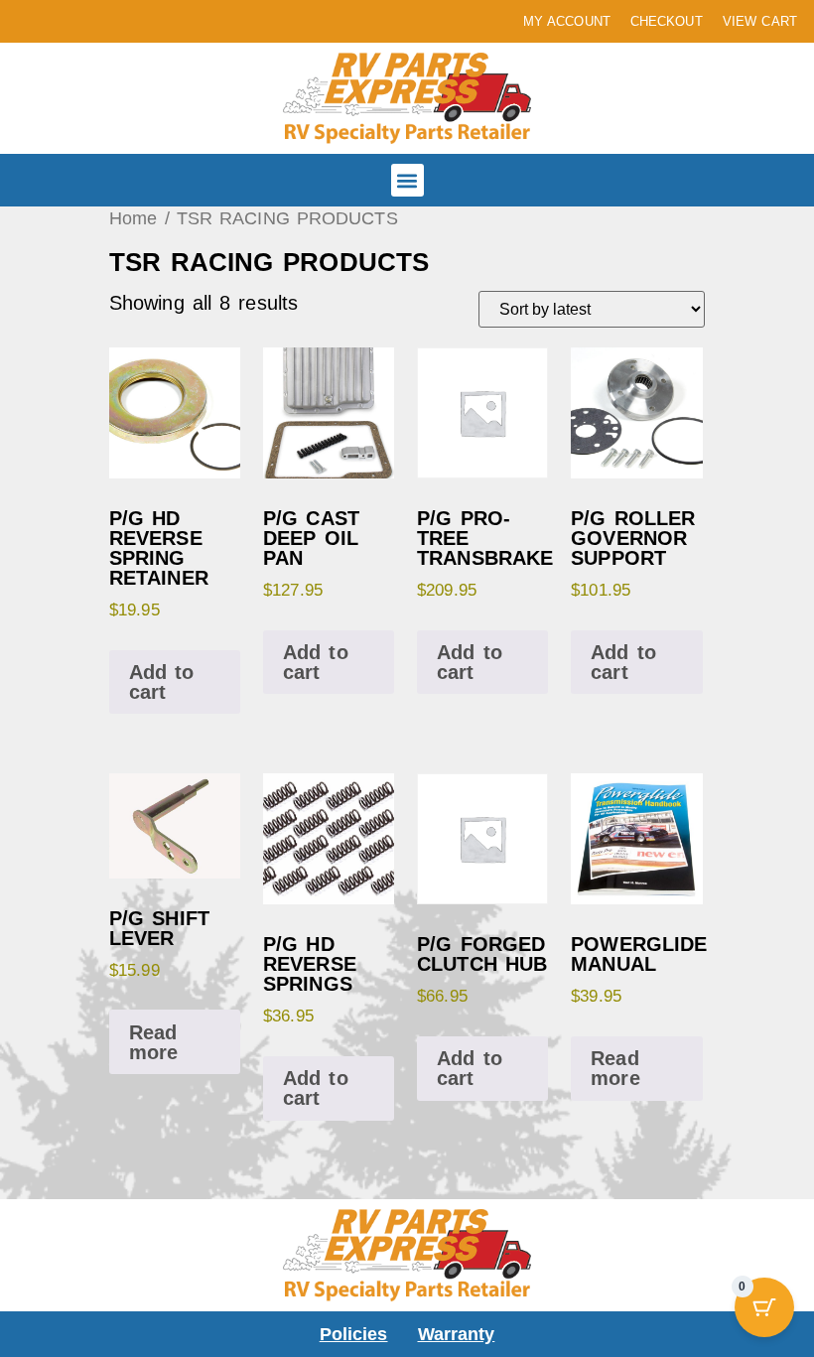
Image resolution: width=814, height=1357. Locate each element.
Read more (153, 1042)
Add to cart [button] (162, 682)
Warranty (456, 1334)
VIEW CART (760, 21)
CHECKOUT (666, 21)
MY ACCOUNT (566, 21)
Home (133, 217)
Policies (354, 1334)
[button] (407, 180)
